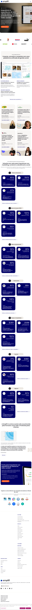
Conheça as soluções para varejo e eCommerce (9, 203)
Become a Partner (20, 565)
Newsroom (19, 563)
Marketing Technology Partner (22, 564)
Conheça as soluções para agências (22, 411)
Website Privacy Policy (4, 595)
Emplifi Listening (20, 531)
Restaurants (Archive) (21, 551)
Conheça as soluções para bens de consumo (9, 239)
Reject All (28, 608)
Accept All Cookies (22, 608)
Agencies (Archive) (20, 547)
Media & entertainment (21, 550)
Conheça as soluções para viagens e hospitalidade (10, 349)
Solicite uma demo (5, 26)
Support (2, 572)
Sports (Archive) (20, 554)
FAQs (1, 563)
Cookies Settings (3, 608)
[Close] (31, 605)
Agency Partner (20, 568)
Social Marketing (20, 516)
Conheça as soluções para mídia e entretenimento (10, 275)
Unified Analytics (20, 527)
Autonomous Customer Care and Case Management (23, 521)
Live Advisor (19, 532)
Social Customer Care (21, 519)
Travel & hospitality (20, 555)
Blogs (1, 564)
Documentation (3, 571)
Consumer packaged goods (22, 549)
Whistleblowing (3, 600)
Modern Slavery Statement (5, 601)
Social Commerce (20, 518)
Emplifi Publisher (20, 529)
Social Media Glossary (4, 560)
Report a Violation (3, 599)
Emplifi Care (19, 528)
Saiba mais (3, 455)
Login (1, 568)
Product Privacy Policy (4, 596)
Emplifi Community (20, 536)
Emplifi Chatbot (20, 537)
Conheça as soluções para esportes (22, 378)
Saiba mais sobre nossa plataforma (15, 99)
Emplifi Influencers (20, 533)
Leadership (19, 560)
